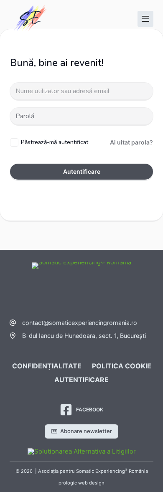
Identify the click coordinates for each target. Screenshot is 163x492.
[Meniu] (145, 19)
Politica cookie (121, 366)
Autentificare (81, 171)
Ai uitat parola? (131, 142)
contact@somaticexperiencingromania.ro (79, 322)
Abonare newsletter (86, 431)
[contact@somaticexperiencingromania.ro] (13, 323)
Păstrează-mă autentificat (54, 142)
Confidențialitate (47, 366)
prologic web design (81, 483)
